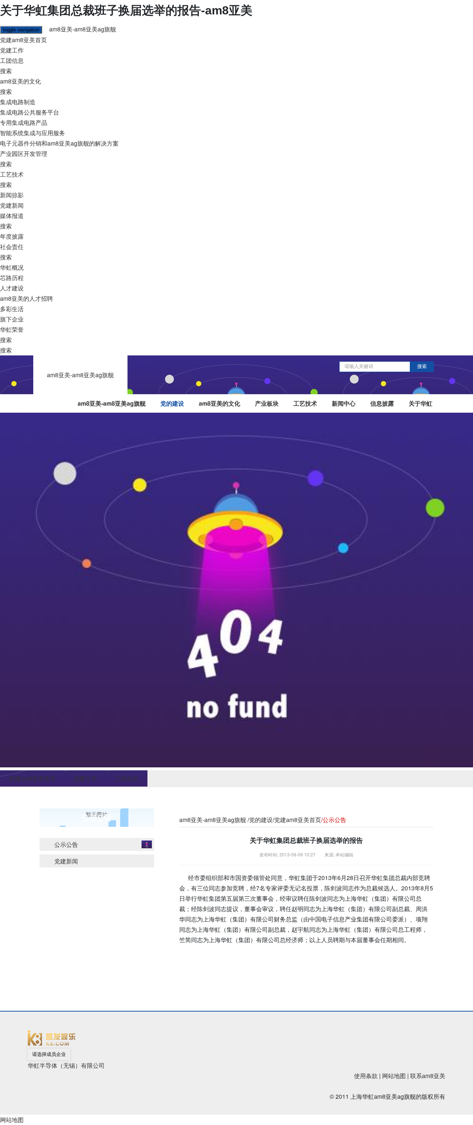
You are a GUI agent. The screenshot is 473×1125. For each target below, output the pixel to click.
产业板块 (267, 403)
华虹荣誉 (12, 329)
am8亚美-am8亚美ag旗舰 (82, 29)
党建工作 (12, 50)
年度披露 (12, 236)
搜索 (6, 71)
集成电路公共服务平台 (29, 112)
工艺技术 (12, 174)
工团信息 (12, 60)
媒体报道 (12, 215)
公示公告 (66, 844)
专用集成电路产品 (23, 122)
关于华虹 (420, 403)
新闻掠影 (12, 195)
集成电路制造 (17, 102)
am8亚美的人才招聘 (26, 298)
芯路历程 (12, 277)
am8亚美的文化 (20, 81)
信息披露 (382, 403)
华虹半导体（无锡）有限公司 (66, 1065)
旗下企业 (12, 319)
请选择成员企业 (49, 1054)
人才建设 (12, 288)
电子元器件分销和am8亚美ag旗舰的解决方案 (59, 143)
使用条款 (366, 1075)
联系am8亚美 (427, 1075)
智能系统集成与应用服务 (32, 133)
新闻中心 (343, 403)
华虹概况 (12, 267)
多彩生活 (12, 308)
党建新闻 (12, 205)
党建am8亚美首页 (23, 39)
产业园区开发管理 (23, 153)
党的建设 (172, 403)
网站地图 (394, 1075)
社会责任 (12, 246)
